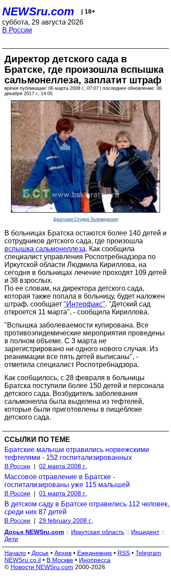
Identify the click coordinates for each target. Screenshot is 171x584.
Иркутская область (97, 531)
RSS (124, 552)
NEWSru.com (38, 11)
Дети (11, 538)
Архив (62, 552)
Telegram (148, 552)
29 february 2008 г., (66, 520)
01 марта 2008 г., (63, 493)
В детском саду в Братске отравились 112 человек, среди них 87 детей (86, 508)
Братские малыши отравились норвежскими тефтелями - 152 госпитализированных (76, 453)
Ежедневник (94, 552)
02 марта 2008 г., (63, 466)
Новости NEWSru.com (42, 566)
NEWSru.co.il (22, 559)
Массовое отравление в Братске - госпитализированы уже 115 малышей (67, 480)
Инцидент (145, 531)
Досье (40, 552)
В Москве (59, 559)
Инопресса (94, 559)
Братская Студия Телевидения (85, 219)
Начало (15, 552)
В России (17, 30)
